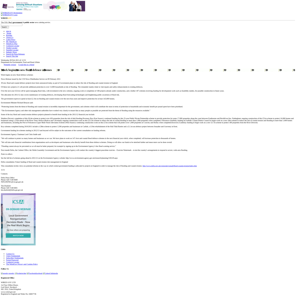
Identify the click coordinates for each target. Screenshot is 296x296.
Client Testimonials (13, 256)
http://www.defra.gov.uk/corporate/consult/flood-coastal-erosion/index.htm (170, 166)
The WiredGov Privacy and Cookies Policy (22, 264)
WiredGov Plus (11, 44)
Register (9, 35)
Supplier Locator (12, 50)
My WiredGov (11, 42)
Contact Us (10, 254)
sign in (8, 31)
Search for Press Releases (15, 54)
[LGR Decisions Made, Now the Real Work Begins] (18, 245)
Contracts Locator (12, 46)
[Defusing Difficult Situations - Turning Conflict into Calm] (43, 11)
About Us (9, 37)
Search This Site (12, 56)
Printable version (10, 65)
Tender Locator (11, 48)
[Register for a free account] (11, 13)
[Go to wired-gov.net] (9, 15)
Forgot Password (12, 260)
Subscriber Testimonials (14, 258)
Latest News (10, 40)
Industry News (11, 52)
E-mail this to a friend (26, 65)
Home (9, 33)
